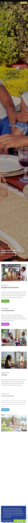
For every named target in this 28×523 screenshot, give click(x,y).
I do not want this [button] (7, 520)
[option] (14, 131)
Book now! (23, 2)
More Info (5, 324)
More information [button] (7, 516)
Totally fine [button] (19, 520)
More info (5, 301)
